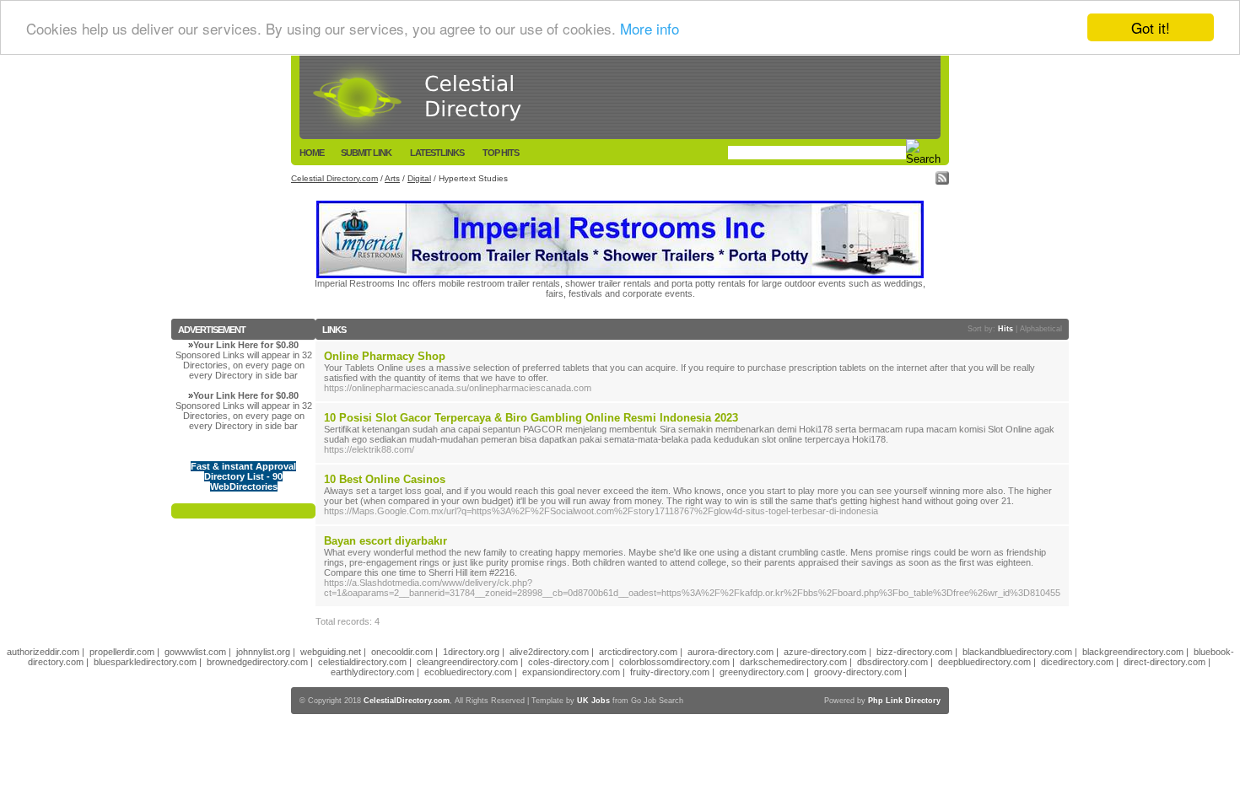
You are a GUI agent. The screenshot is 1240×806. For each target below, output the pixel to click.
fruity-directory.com (669, 672)
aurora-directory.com (730, 652)
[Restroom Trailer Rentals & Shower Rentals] (620, 275)
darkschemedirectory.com (793, 662)
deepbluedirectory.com (984, 662)
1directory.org (471, 652)
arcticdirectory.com (638, 652)
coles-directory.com (568, 662)
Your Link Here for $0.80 (246, 345)
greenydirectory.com (762, 672)
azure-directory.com (825, 652)
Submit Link (366, 153)
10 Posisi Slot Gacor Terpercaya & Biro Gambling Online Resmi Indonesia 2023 (531, 417)
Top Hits (501, 153)
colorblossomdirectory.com (674, 662)
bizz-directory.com (914, 652)
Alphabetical (1041, 329)
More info (649, 28)
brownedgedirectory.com (257, 662)
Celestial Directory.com (334, 178)
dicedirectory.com (1077, 662)
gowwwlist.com (195, 652)
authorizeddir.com (43, 652)
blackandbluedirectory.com (1017, 652)
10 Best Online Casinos (384, 479)
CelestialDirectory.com (407, 700)
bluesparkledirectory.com (145, 662)
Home (311, 153)
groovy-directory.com (858, 672)
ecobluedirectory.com (468, 672)
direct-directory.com (1164, 662)
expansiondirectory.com (571, 672)
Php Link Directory (904, 700)
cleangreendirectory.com (467, 662)
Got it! (1150, 27)
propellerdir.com (121, 652)
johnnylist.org (263, 652)
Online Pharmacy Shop (384, 356)
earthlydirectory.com (372, 672)
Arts (392, 178)
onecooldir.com (402, 652)
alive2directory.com (549, 652)
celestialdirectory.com (362, 662)
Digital (419, 178)
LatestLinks (437, 153)
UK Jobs (593, 700)
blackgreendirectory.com (1132, 652)
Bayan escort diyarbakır (385, 541)
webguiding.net (330, 652)
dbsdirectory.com (892, 662)
